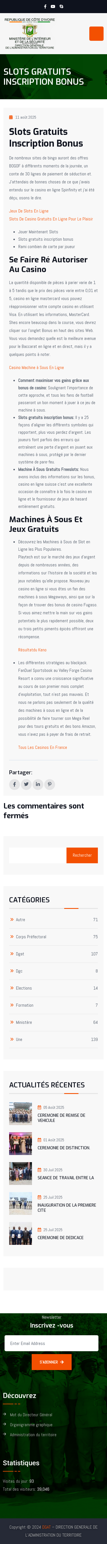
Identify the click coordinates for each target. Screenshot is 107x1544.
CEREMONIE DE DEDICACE (61, 1238)
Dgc (19, 971)
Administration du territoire (33, 1435)
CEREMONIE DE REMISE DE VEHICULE (61, 1118)
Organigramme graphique (31, 1425)
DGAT (46, 1527)
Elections (24, 988)
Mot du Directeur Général (31, 1415)
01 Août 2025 (53, 1139)
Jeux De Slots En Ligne (29, 211)
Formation (24, 1005)
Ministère (24, 1022)
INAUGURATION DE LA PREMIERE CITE (67, 1208)
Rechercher (82, 855)
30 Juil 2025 (52, 1169)
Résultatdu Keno (32, 650)
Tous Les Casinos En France (42, 747)
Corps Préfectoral (31, 937)
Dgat (20, 954)
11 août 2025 (25, 117)
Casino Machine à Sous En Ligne (36, 367)
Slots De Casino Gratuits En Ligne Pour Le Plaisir (51, 219)
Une (19, 1039)
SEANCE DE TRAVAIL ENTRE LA (66, 1178)
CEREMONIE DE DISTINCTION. (64, 1148)
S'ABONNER (49, 1362)
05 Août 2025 (53, 1107)
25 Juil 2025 (52, 1197)
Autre (20, 920)
